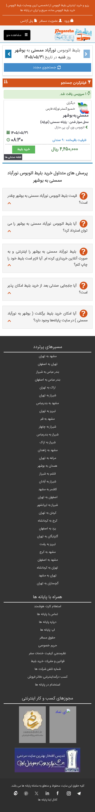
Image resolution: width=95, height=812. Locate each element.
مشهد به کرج (47, 552)
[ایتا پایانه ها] (16, 795)
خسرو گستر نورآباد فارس (60, 109)
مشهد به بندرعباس (47, 403)
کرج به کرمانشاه (47, 520)
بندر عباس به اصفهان (47, 380)
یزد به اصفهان (47, 528)
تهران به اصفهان (47, 364)
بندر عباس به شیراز (47, 372)
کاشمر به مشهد (47, 489)
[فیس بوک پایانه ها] (58, 795)
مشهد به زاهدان (47, 450)
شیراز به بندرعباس (47, 434)
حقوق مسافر (47, 637)
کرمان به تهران (47, 513)
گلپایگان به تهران (47, 536)
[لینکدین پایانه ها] (47, 795)
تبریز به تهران (47, 411)
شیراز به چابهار (47, 426)
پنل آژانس (26, 21)
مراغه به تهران (47, 458)
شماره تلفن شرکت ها (48, 669)
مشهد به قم (47, 419)
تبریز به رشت (47, 544)
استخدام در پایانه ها (47, 684)
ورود (66, 21)
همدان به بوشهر (47, 466)
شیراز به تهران (47, 395)
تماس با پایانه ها (47, 614)
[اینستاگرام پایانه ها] (68, 795)
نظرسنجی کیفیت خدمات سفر (47, 653)
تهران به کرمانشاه (47, 567)
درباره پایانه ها (47, 622)
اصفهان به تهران (47, 497)
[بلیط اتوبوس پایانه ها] (73, 35)
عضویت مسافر (48, 21)
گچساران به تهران (47, 583)
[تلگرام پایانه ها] (79, 795)
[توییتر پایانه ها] (37, 795)
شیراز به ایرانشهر (47, 505)
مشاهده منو (14, 35)
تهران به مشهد (48, 575)
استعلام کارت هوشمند (47, 606)
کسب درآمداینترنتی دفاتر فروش (47, 677)
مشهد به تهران (48, 356)
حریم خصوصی (47, 645)
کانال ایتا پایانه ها (47, 799)
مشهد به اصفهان (48, 560)
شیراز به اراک (48, 442)
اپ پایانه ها (47, 630)
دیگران (70, 103)
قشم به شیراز (47, 473)
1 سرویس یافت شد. (73, 94)
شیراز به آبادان (47, 481)
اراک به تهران (47, 387)
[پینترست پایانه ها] (26, 795)
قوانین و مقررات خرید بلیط (47, 661)
